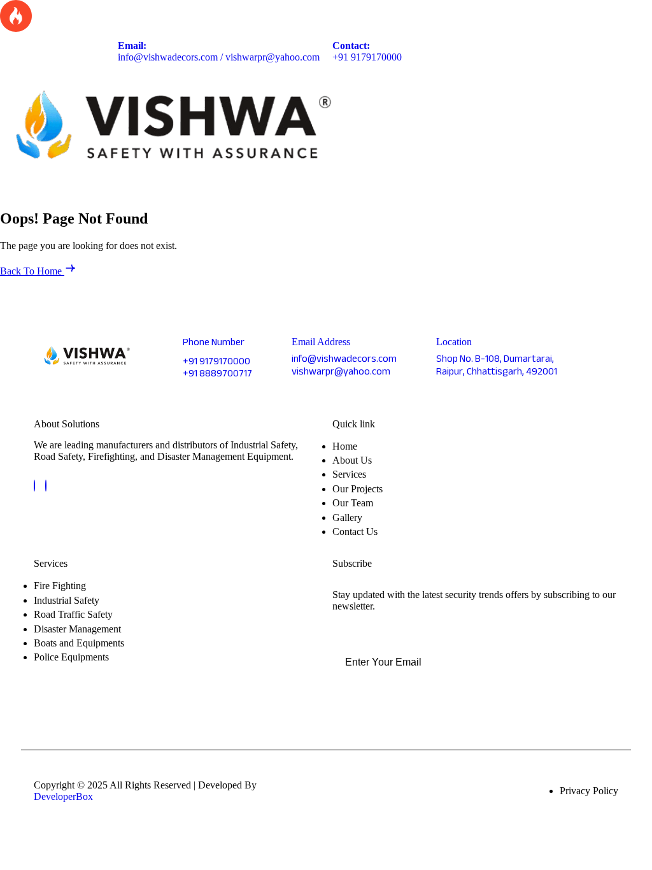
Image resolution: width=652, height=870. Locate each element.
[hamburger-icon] (627, 128)
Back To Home (32, 271)
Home (344, 446)
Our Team (352, 502)
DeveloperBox (63, 796)
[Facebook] (34, 486)
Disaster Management (77, 629)
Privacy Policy (589, 790)
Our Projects (357, 488)
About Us (352, 460)
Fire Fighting (60, 585)
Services (349, 474)
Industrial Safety (66, 600)
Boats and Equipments (79, 643)
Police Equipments (71, 657)
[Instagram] (45, 486)
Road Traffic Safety (73, 614)
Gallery (347, 517)
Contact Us (355, 531)
